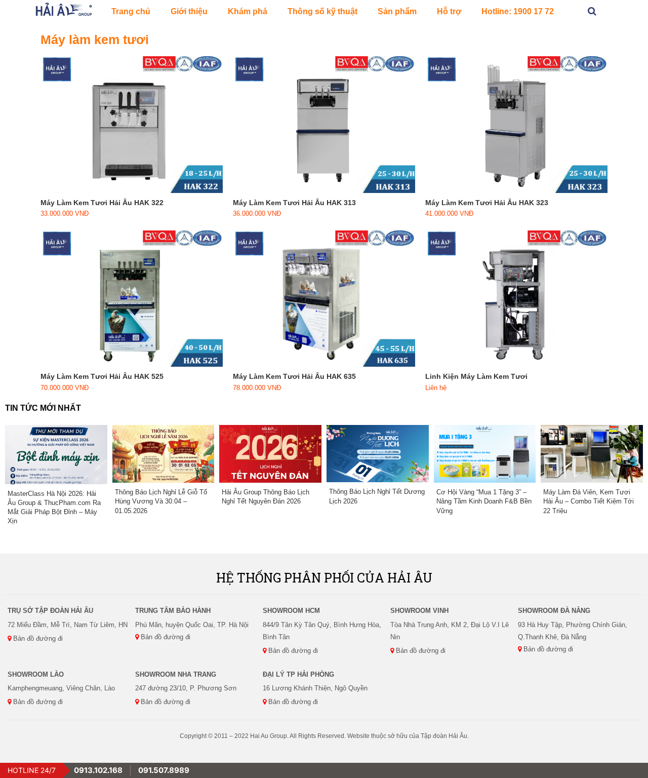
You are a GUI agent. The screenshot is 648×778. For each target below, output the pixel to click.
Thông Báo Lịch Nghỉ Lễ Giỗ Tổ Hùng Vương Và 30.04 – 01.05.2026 (161, 501)
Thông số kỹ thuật (322, 11)
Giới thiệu (189, 11)
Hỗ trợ (449, 11)
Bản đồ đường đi (37, 638)
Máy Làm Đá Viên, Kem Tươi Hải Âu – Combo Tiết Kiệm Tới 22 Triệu (588, 501)
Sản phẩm (397, 11)
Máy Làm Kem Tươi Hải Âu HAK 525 (102, 376)
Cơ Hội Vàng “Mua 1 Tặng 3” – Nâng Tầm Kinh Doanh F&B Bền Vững (484, 501)
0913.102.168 (98, 770)
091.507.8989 (163, 770)
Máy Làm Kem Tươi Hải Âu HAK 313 (294, 203)
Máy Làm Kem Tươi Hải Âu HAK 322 (102, 203)
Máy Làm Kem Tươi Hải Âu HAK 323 (486, 203)
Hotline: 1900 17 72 (517, 11)
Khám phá (247, 11)
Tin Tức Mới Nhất (43, 408)
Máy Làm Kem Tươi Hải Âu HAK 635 (294, 376)
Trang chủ (130, 11)
